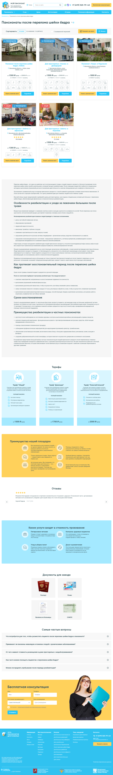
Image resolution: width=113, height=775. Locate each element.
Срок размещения (39, 699)
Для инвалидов (58, 754)
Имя (9, 691)
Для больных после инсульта (62, 734)
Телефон (36, 691)
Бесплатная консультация (101, 5)
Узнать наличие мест (12, 93)
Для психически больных (61, 757)
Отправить (12, 712)
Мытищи (40, 747)
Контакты (105, 12)
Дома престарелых (78, 737)
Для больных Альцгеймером (62, 739)
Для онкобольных (59, 742)
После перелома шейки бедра (62, 747)
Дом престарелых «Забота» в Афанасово (18, 130)
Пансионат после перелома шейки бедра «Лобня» (18, 65)
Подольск (40, 752)
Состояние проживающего (16, 699)
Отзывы (68, 12)
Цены (38, 12)
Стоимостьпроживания (6, 770)
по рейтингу (39, 31)
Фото (28, 739)
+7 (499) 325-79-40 (81, 5)
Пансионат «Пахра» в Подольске (94, 64)
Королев (40, 744)
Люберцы (40, 739)
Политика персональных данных (102, 762)
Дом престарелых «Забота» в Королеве (56, 130)
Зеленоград (41, 742)
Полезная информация (86, 12)
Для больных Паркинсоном (61, 744)
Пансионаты (8, 12)
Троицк (40, 754)
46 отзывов (19, 139)
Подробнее (27, 93)
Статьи (29, 734)
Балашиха (40, 749)
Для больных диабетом (60, 749)
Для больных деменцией (60, 737)
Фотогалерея (52, 12)
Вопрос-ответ (30, 744)
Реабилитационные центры (80, 739)
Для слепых (57, 759)
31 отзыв (56, 139)
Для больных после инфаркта (62, 752)
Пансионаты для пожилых (80, 734)
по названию (30, 31)
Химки (39, 737)
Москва (40, 734)
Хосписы (75, 742)
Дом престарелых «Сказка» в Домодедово (56, 65)
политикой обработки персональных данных (32, 707)
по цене (21, 31)
